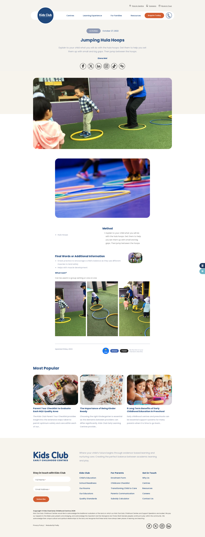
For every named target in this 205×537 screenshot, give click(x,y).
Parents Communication (122, 493)
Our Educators (86, 493)
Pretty (57, 525)
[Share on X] (91, 66)
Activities (93, 31)
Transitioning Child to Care (124, 488)
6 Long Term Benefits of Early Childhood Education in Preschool (146, 410)
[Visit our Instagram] (106, 66)
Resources (136, 15)
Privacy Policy (38, 525)
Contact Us (147, 498)
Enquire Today (154, 15)
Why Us (145, 478)
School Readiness (87, 483)
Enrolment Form (118, 478)
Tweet (124, 351)
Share (114, 351)
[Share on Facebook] (83, 66)
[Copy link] (122, 66)
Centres (70, 15)
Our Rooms (84, 488)
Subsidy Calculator (120, 498)
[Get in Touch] (169, 15)
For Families (116, 15)
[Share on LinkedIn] (99, 66)
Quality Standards (88, 498)
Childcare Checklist (120, 483)
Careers (146, 493)
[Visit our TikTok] (114, 66)
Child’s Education (87, 478)
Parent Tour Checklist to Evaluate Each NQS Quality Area (52, 410)
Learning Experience (92, 15)
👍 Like (105, 350)
